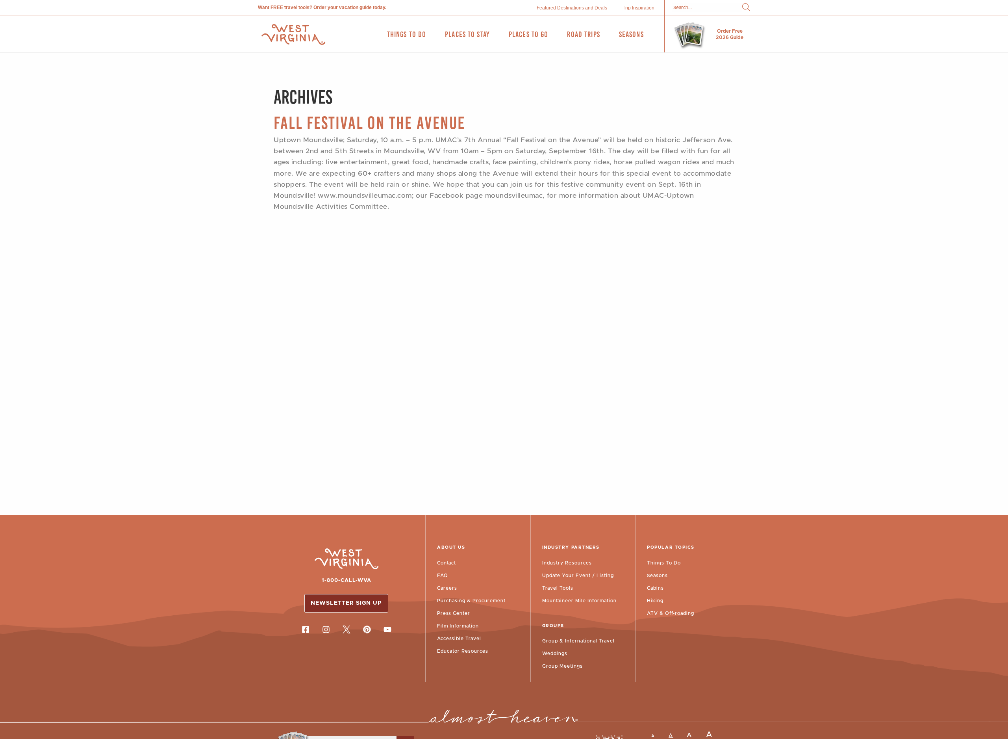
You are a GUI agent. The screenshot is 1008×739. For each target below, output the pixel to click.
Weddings (554, 653)
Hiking (655, 600)
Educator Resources (462, 651)
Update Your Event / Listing (578, 575)
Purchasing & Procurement (471, 600)
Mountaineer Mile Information (579, 600)
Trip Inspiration (638, 8)
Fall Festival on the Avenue (369, 122)
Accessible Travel (459, 638)
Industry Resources (567, 563)
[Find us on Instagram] (326, 629)
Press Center (453, 613)
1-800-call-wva (346, 580)
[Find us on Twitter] (346, 629)
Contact (446, 563)
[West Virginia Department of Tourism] (293, 34)
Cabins (655, 588)
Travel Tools (557, 588)
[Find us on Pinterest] (367, 629)
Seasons (657, 575)
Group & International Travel (578, 641)
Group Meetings (562, 666)
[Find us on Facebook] (305, 629)
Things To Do (664, 563)
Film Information (458, 626)
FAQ (442, 575)
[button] (746, 7)
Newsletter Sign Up (346, 603)
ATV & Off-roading (670, 613)
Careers (447, 588)
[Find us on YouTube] (387, 629)
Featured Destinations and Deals (572, 8)
